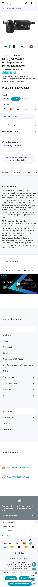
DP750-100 (16, 99)
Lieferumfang (7, 146)
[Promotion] (31, 3)
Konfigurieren (26, 578)
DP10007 (6, 99)
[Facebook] (15, 554)
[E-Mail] (34, 570)
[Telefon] (34, 564)
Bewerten (17, 55)
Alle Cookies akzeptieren (19, 584)
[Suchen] (22, 3)
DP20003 (6, 104)
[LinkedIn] (22, 554)
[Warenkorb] (35, 3)
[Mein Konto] (26, 3)
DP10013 (25, 99)
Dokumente (18, 146)
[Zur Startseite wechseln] (9, 3)
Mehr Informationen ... (27, 574)
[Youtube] (19, 554)
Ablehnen (11, 578)
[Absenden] (32, 516)
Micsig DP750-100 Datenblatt (17, 467)
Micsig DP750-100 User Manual (17, 477)
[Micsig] (9, 72)
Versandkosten (26, 564)
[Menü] (3, 3)
